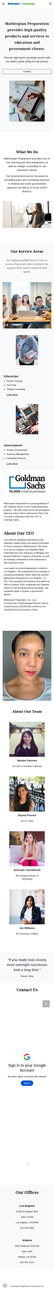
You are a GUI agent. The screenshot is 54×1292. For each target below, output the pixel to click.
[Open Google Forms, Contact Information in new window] (46, 1003)
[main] (27, 36)
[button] (3, 4)
